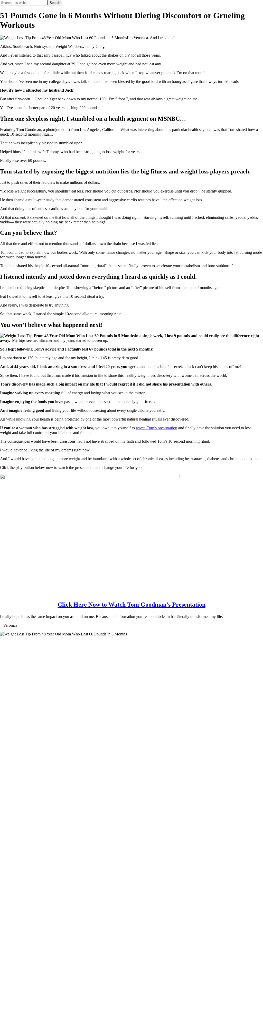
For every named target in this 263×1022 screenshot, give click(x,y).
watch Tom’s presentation (156, 428)
